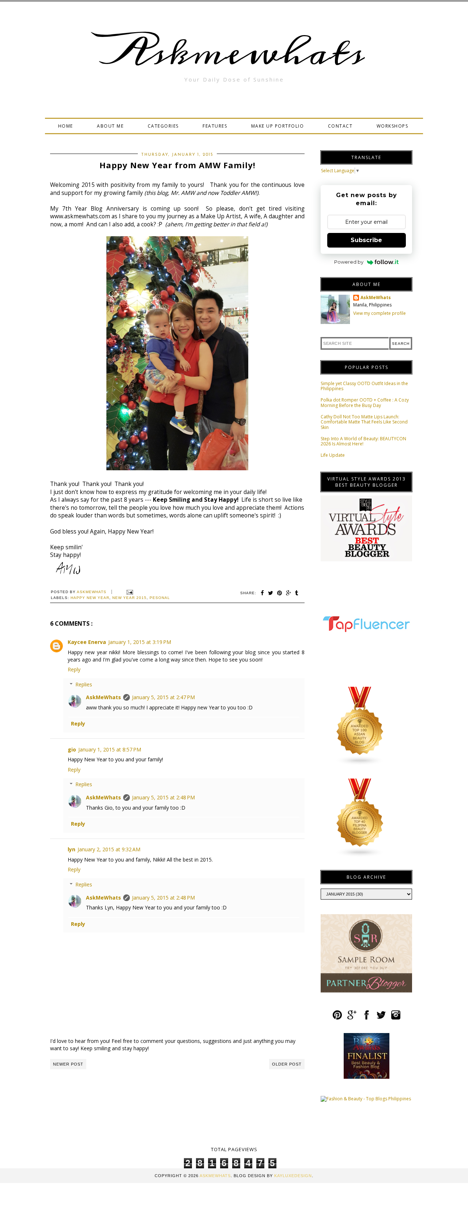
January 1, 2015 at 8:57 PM (109, 749)
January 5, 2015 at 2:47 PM (163, 697)
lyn (71, 849)
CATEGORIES (163, 126)
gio (72, 749)
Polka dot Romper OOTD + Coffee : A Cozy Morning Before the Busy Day (365, 402)
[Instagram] (396, 1018)
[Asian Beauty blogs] (360, 764)
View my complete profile (379, 313)
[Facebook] (367, 1018)
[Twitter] (381, 1018)
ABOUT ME (110, 126)
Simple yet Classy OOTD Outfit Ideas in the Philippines (364, 386)
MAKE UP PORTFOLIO (277, 126)
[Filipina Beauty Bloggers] (360, 856)
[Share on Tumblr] (296, 593)
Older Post (287, 1064)
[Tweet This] (270, 593)
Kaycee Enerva (87, 641)
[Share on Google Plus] (288, 593)
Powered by (348, 262)
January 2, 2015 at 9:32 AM (109, 849)
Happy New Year (90, 598)
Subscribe (366, 240)
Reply (74, 669)
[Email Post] (129, 592)
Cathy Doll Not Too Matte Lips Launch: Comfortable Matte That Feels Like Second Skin (364, 422)
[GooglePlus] (352, 1018)
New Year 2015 (129, 598)
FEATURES (215, 126)
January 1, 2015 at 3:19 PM (139, 641)
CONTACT (340, 126)
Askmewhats (234, 52)
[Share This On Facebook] (262, 593)
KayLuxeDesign (293, 1175)
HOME (65, 126)
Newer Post (68, 1064)
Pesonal (160, 598)
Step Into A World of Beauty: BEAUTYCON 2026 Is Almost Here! (363, 441)
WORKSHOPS (392, 126)
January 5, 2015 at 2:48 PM (163, 797)
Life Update (333, 455)
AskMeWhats (103, 697)
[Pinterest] (337, 1018)
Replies (83, 684)
